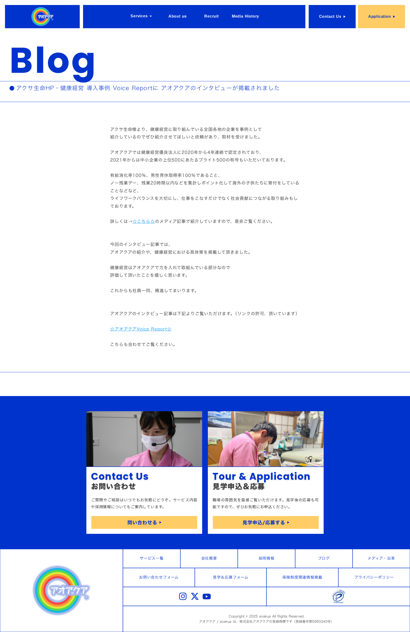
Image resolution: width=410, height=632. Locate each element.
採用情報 (267, 558)
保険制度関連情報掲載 (302, 577)
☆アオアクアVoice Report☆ (141, 329)
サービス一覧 (152, 558)
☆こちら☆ (144, 221)
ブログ (324, 558)
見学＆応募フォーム (230, 577)
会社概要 (209, 558)
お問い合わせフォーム (159, 577)
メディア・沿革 (381, 558)
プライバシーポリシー (374, 577)
